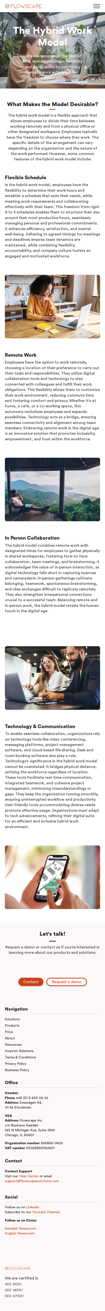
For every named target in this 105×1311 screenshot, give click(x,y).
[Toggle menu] (96, 6)
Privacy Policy (15, 1064)
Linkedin (32, 1207)
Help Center (29, 1176)
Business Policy (17, 1070)
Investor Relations (19, 1051)
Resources (13, 1044)
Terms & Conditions (20, 1057)
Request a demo (66, 982)
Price (9, 1032)
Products (12, 1025)
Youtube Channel (46, 1212)
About (10, 1038)
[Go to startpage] (23, 6)
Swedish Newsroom (20, 1228)
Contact (31, 982)
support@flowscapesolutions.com (32, 1181)
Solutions (12, 1019)
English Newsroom (19, 1233)
